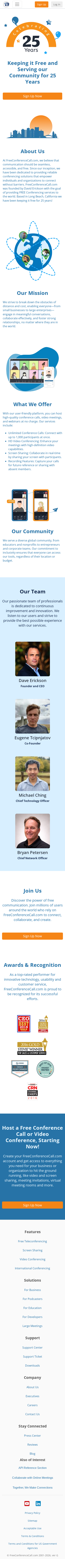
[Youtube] (27, 1503)
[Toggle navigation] (17, 4)
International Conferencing (32, 1268)
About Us (33, 1387)
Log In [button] (56, 4)
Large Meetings (32, 1326)
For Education (32, 1308)
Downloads (32, 1365)
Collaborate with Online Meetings (32, 1477)
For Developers (32, 1317)
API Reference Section (33, 1467)
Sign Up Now (32, 96)
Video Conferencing (32, 1259)
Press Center (32, 1436)
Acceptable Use (32, 1528)
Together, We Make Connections (33, 1487)
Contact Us (32, 1414)
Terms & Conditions (32, 1536)
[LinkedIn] (38, 1503)
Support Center (32, 1347)
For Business (32, 1290)
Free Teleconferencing (32, 1241)
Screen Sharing (32, 1250)
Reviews (32, 1445)
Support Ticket (32, 1356)
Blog (32, 1454)
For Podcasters (32, 1299)
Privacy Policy (32, 1513)
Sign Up (41, 4)
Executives (32, 1396)
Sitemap (32, 1520)
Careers (32, 1405)
